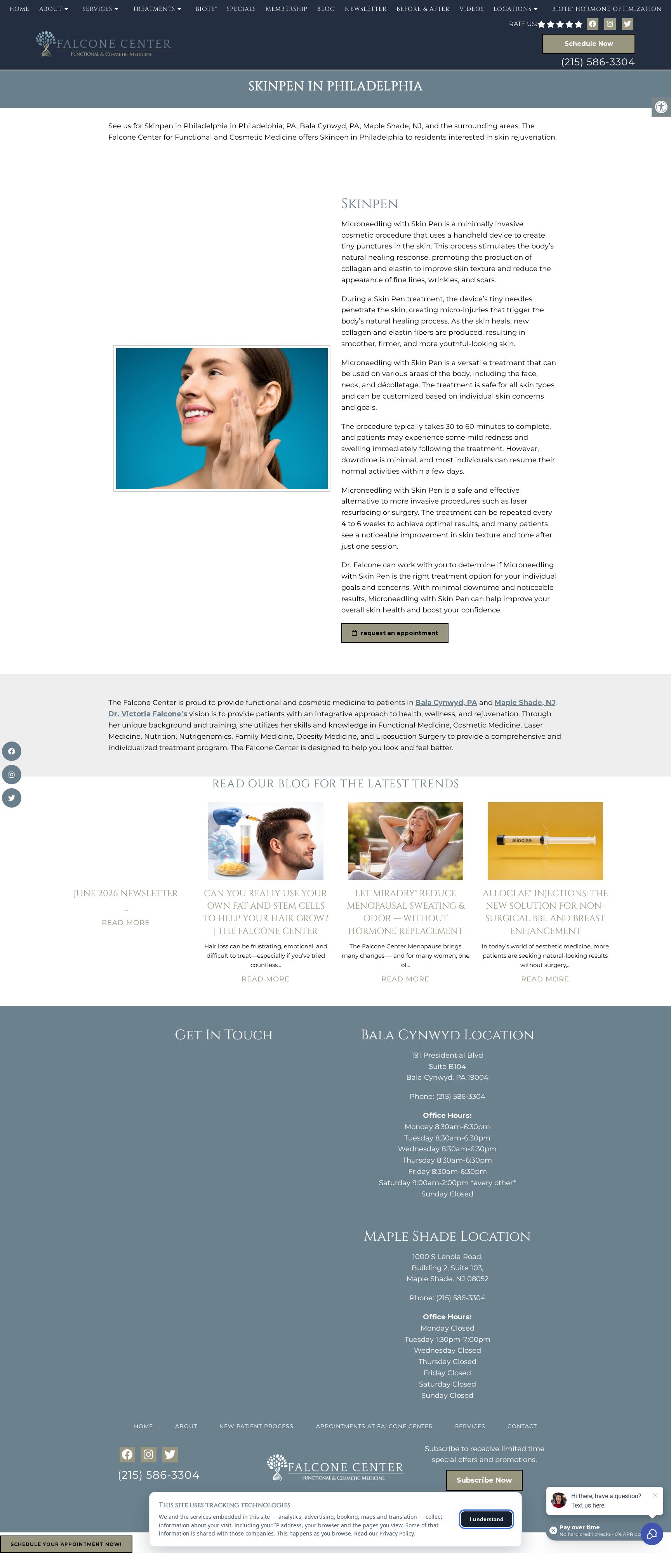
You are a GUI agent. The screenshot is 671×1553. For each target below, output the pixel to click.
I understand (487, 1519)
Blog (326, 9)
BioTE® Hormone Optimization (607, 9)
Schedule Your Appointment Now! (66, 1544)
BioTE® (206, 9)
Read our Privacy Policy (384, 1533)
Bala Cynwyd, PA (446, 702)
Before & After (423, 9)
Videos (471, 9)
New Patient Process (256, 1426)
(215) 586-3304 (598, 62)
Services (470, 1426)
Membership (287, 9)
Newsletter (366, 9)
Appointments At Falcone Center (374, 1426)
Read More (126, 922)
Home (19, 9)
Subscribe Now (484, 1480)
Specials (241, 9)
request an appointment (398, 633)
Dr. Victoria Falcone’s (147, 714)
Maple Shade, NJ (525, 702)
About (186, 1426)
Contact (522, 1426)
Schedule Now (589, 43)
